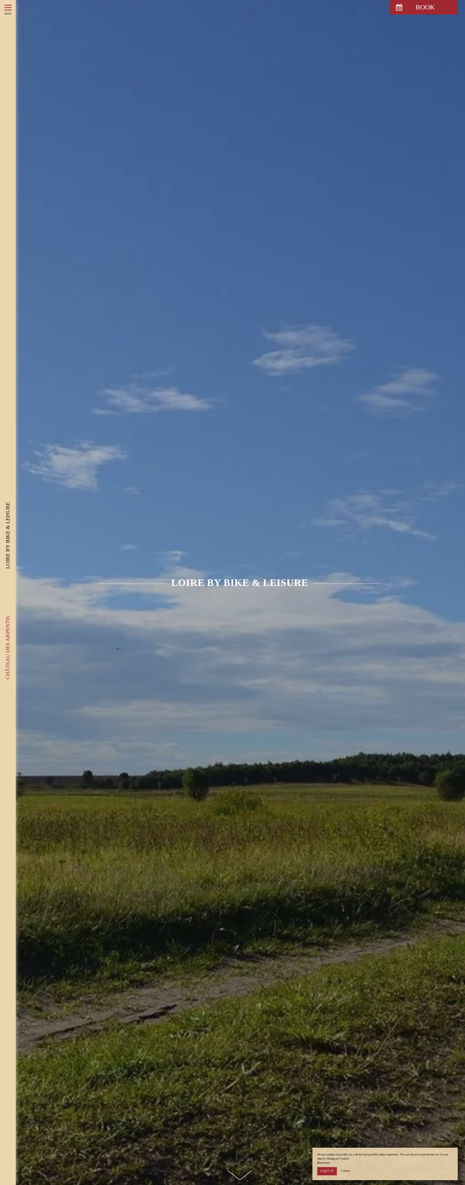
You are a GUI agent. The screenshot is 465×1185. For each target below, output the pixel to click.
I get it (327, 1171)
